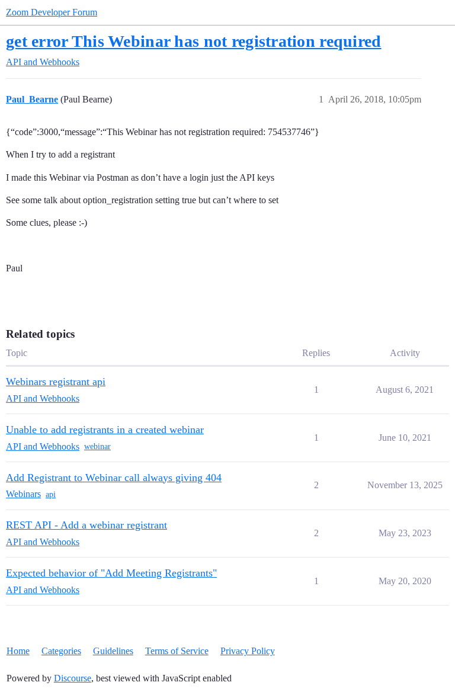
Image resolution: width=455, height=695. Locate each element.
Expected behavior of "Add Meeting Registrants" (111, 573)
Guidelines (113, 651)
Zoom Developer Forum (51, 12)
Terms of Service (177, 651)
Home (18, 651)
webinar (97, 446)
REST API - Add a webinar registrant (86, 525)
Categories (61, 651)
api (51, 494)
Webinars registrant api (55, 381)
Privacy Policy (247, 651)
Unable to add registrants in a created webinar (105, 429)
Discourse (72, 678)
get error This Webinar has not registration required (194, 41)
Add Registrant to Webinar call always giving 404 (114, 477)
